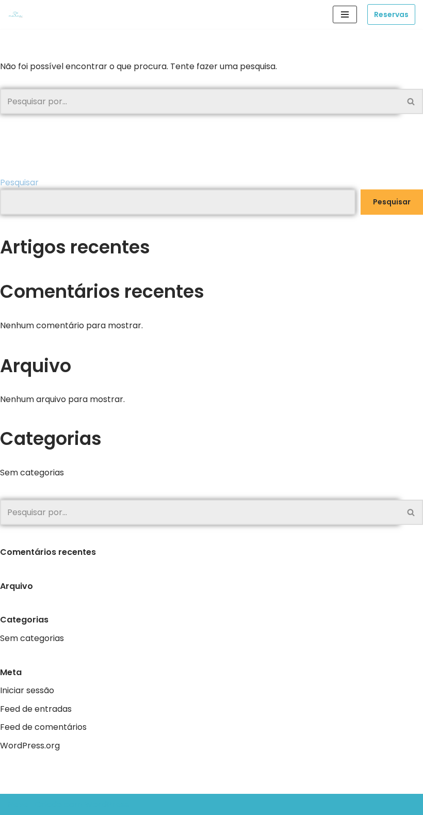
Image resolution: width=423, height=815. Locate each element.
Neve (18, 804)
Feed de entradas (36, 709)
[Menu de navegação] (345, 14)
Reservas (391, 14)
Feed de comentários (43, 727)
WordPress (107, 804)
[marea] (18, 15)
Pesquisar (19, 182)
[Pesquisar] (411, 101)
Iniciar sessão (27, 690)
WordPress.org (30, 746)
